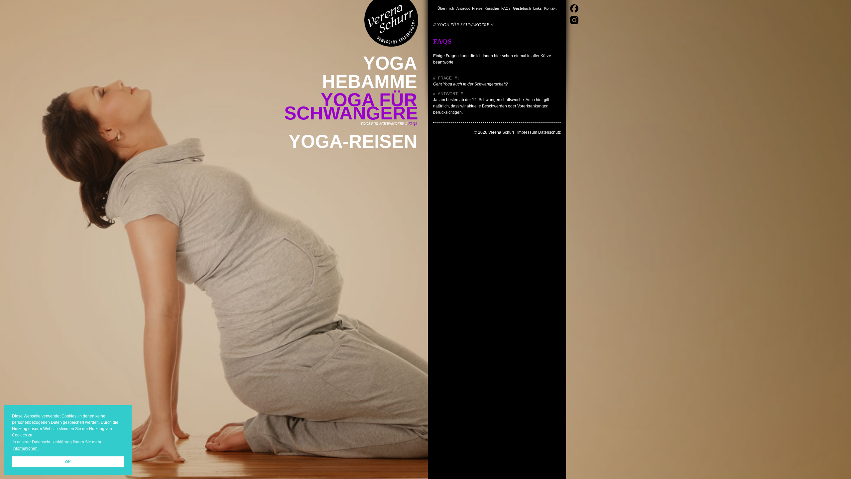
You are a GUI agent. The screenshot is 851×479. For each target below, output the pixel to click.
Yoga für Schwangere (351, 106)
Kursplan (492, 8)
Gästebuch (522, 8)
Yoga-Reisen (353, 141)
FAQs (506, 8)
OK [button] (68, 462)
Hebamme (369, 81)
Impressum (527, 132)
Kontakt (550, 8)
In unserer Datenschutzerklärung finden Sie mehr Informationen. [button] (57, 445)
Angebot (463, 8)
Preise (477, 8)
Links (537, 8)
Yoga (390, 63)
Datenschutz (549, 132)
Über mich (445, 8)
